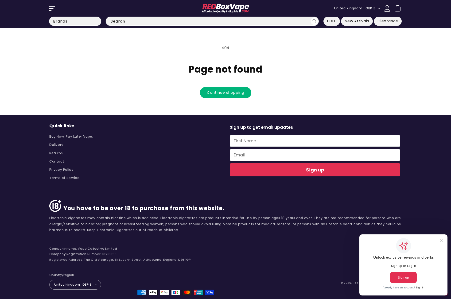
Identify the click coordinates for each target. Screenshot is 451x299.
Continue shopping (225, 92)
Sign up (315, 170)
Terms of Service (64, 177)
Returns (56, 153)
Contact (56, 161)
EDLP (331, 21)
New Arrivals (357, 21)
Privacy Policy (61, 169)
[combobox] (212, 21)
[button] (52, 8)
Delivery (56, 144)
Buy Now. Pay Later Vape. (71, 136)
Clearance (387, 21)
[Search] (314, 21)
